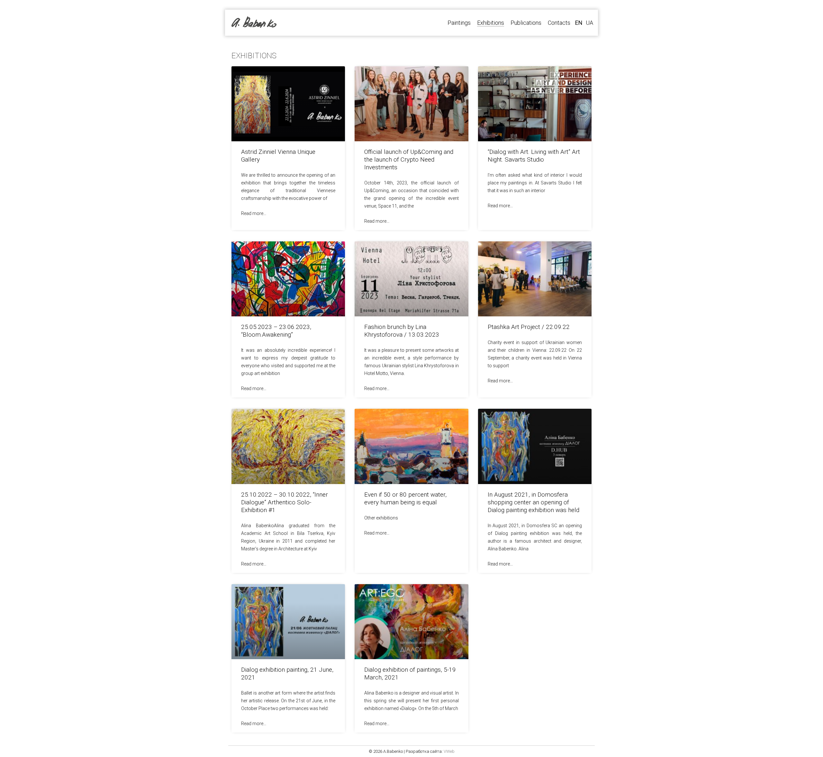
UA (589, 22)
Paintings (459, 22)
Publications (526, 22)
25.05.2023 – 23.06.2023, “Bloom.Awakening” (276, 330)
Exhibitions (490, 22)
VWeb (449, 751)
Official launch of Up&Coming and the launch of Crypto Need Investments (408, 159)
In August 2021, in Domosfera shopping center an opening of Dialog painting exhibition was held (533, 502)
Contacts (559, 22)
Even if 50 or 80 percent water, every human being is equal (405, 498)
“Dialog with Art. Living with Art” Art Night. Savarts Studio (534, 155)
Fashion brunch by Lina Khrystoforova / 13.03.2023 (401, 330)
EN (579, 22)
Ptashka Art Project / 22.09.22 (529, 327)
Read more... (253, 213)
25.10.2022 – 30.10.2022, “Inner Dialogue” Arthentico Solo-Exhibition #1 (284, 502)
